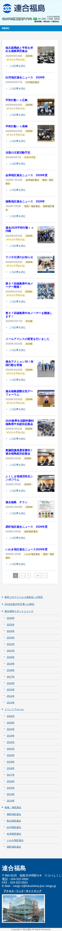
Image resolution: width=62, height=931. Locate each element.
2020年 (11, 657)
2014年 (11, 696)
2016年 (11, 683)
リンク (20, 891)
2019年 (11, 663)
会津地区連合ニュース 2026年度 (27, 175)
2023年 (11, 637)
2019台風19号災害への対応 (19, 604)
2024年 (11, 631)
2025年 (11, 624)
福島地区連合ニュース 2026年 (25, 201)
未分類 (29, 321)
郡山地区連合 (14, 820)
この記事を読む (17, 65)
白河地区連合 (32, 82)
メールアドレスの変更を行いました (28, 338)
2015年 (11, 689)
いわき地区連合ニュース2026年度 (27, 549)
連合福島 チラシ (17, 502)
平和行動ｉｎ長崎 (17, 126)
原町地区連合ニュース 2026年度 (27, 526)
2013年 (11, 702)
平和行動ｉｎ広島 (17, 100)
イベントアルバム (16, 59)
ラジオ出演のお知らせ (19, 257)
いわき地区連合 (32, 554)
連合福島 (27, 929)
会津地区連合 (32, 180)
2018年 (11, 670)
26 (38, 575)
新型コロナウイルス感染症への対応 (23, 597)
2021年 (11, 650)
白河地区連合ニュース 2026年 (25, 77)
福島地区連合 (14, 814)
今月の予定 (29, 157)
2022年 (11, 644)
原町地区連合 (31, 531)
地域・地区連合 (32, 206)
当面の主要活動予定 (18, 152)
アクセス (9, 891)
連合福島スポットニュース (18, 611)
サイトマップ (33, 891)
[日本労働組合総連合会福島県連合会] (24, 9)
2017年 (11, 676)
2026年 (29, 56)
